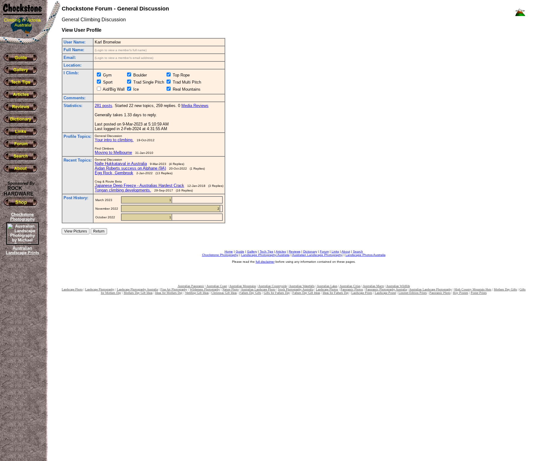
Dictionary (310, 251)
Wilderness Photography (205, 289)
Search (358, 251)
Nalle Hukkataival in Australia (121, 163)
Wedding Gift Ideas (197, 292)
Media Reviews (195, 105)
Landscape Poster (385, 292)
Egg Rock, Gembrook (114, 173)
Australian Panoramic (191, 286)
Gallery (252, 251)
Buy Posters (460, 292)
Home (229, 251)
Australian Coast (216, 286)
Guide (240, 251)
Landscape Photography (99, 289)
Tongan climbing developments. (123, 190)
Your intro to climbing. (114, 140)
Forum (324, 251)
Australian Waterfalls (302, 286)
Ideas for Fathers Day (336, 292)
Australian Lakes (327, 286)
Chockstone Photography (220, 255)
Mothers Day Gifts (505, 289)
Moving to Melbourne (113, 152)
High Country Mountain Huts (472, 289)
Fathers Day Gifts (250, 292)
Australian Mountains (242, 286)
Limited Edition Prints (413, 292)
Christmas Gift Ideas (224, 292)
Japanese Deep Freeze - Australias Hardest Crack (139, 185)
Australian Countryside (272, 286)
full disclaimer (265, 261)
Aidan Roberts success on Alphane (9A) (130, 168)
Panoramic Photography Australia (386, 289)
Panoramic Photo (440, 292)
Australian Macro (373, 286)
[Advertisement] (21, 362)
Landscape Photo (72, 289)
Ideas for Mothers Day (169, 292)
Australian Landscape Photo (258, 289)
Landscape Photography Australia (265, 255)
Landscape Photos (327, 289)
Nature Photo (230, 289)
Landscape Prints (361, 292)
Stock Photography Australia (295, 289)
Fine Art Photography (173, 289)
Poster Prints (479, 292)
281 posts (103, 105)
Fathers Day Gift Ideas (306, 292)
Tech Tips (266, 251)
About (345, 251)
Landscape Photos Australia (365, 255)
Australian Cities (350, 286)
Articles (281, 251)
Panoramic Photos (352, 289)
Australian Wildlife (398, 286)
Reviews (294, 251)
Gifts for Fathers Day (277, 292)
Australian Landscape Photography (317, 255)
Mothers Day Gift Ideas (138, 292)
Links (335, 251)
